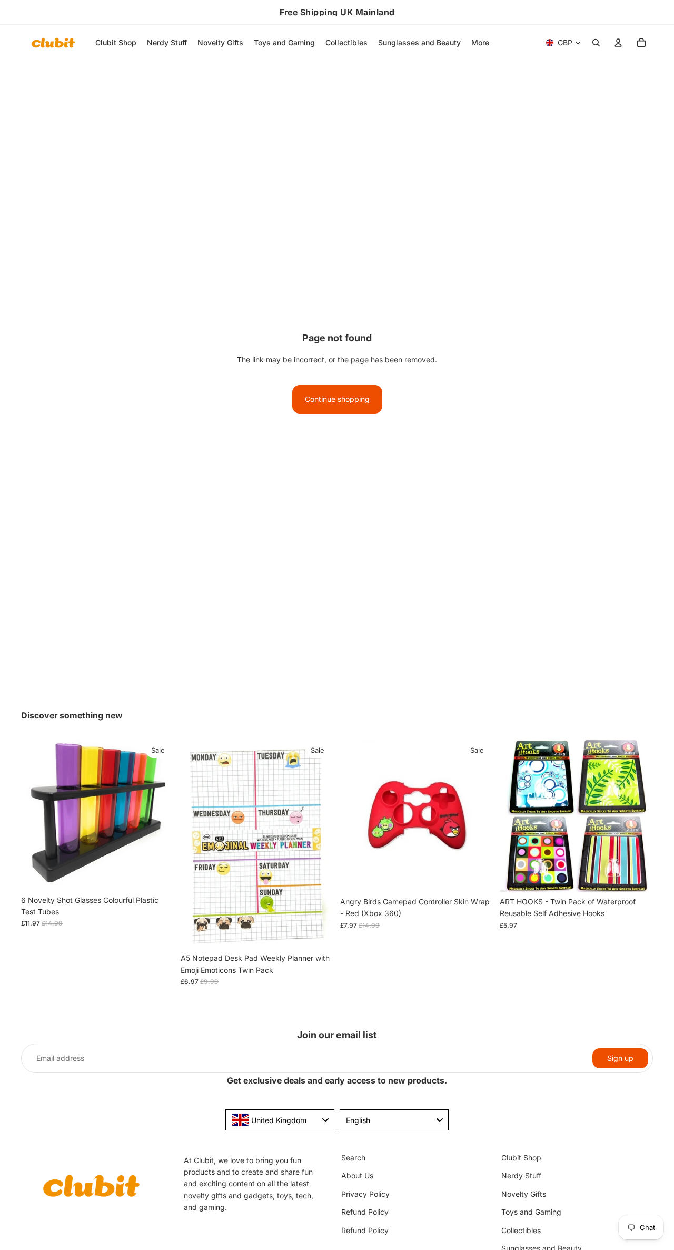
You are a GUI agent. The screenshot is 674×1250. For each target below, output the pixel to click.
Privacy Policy (365, 1193)
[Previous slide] (37, 814)
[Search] (596, 42)
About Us (357, 1175)
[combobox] (279, 1119)
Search (353, 1157)
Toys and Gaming (531, 1211)
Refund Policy (365, 1211)
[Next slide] (158, 814)
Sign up (620, 1058)
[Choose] (636, 875)
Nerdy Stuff (521, 1175)
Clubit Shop (521, 1157)
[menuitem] (480, 43)
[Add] (157, 873)
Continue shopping (337, 399)
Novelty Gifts (523, 1193)
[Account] (618, 42)
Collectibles (521, 1229)
